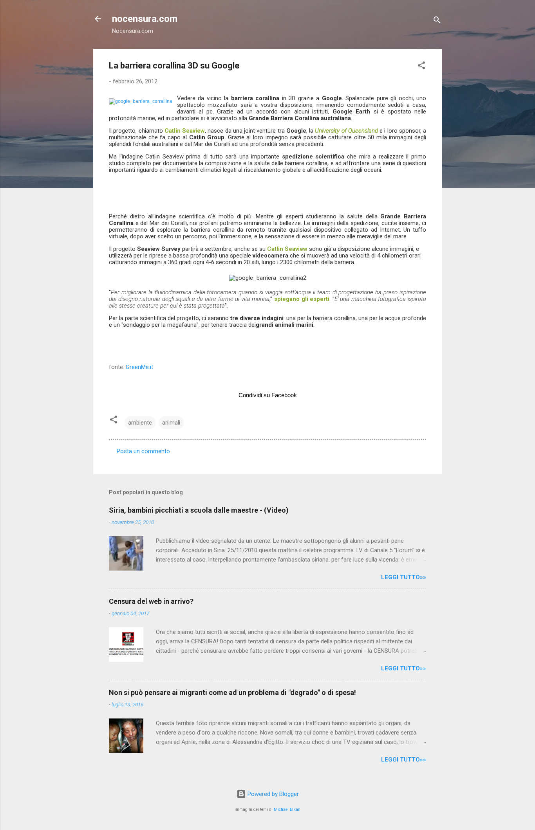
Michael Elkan (287, 809)
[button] (421, 67)
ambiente (140, 422)
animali (171, 422)
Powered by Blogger (272, 794)
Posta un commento (143, 451)
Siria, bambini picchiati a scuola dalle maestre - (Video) (199, 510)
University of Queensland (346, 130)
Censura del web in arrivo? (151, 601)
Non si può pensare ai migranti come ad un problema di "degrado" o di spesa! (232, 692)
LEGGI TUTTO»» (403, 577)
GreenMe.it (139, 367)
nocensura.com (144, 18)
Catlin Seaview (184, 130)
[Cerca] (437, 21)
